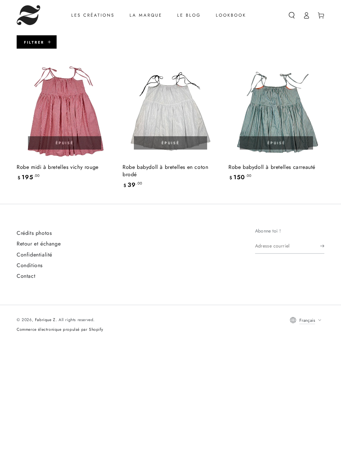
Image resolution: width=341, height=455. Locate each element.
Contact (26, 276)
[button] (291, 15)
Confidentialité (34, 254)
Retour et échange (39, 243)
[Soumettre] (322, 246)
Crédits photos (34, 233)
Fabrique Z (45, 320)
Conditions (30, 265)
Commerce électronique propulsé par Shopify (60, 329)
